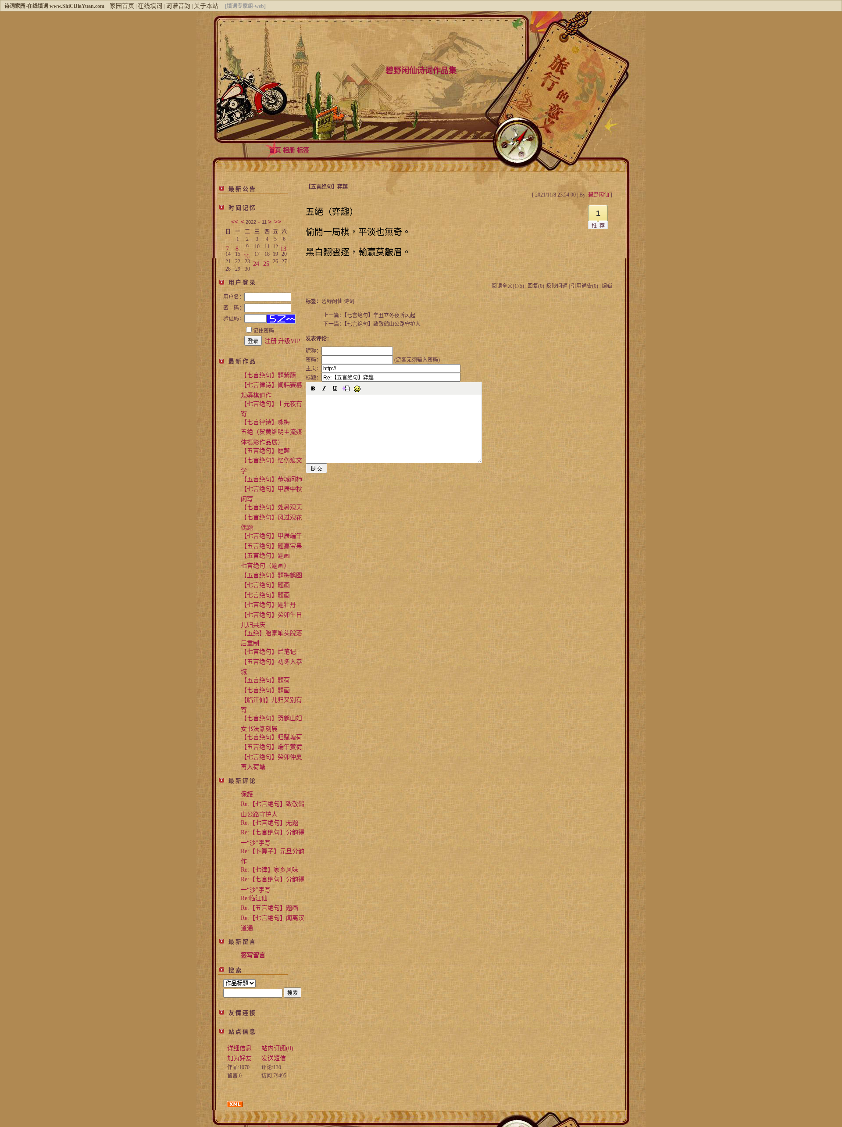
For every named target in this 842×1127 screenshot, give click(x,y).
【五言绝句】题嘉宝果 (271, 546)
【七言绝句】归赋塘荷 (271, 737)
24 (256, 262)
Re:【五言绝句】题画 (269, 908)
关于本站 (206, 6)
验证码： (233, 318)
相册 (289, 150)
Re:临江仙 (254, 898)
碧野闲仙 (332, 301)
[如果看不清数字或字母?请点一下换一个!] (281, 319)
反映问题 (556, 286)
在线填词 (150, 6)
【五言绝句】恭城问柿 (271, 479)
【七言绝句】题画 (265, 585)
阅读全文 (508, 286)
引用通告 (584, 286)
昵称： (313, 351)
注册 (270, 341)
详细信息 (239, 1048)
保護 (247, 794)
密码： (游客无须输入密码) (373, 360)
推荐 (599, 226)
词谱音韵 (178, 6)
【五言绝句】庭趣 (265, 450)
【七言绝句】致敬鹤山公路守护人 (382, 324)
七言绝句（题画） (265, 565)
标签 (303, 150)
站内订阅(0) (277, 1048)
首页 (275, 150)
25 (266, 262)
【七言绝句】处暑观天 (271, 507)
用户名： (233, 297)
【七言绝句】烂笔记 (268, 651)
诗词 (349, 301)
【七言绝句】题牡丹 (268, 604)
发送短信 (273, 1058)
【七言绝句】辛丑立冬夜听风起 (379, 315)
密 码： (233, 308)
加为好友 (239, 1058)
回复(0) (536, 286)
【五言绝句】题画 (265, 555)
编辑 (607, 286)
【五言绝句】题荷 (265, 680)
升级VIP (289, 341)
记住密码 (263, 331)
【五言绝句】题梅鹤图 (271, 575)
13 (283, 247)
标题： (313, 378)
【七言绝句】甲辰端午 (271, 536)
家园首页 (122, 6)
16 (246, 254)
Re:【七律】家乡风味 (269, 869)
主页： (313, 368)
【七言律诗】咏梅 (265, 422)
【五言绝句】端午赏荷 (271, 747)
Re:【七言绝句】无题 (269, 822)
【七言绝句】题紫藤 (268, 375)
